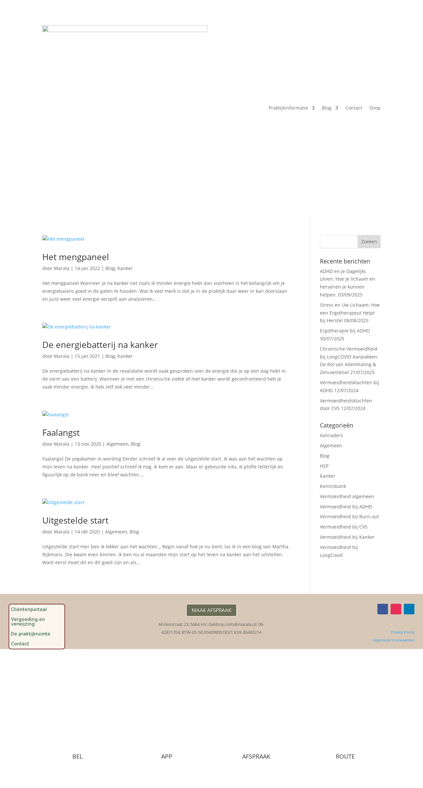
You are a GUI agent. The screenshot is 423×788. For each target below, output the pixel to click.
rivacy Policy (403, 632)
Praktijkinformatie (288, 108)
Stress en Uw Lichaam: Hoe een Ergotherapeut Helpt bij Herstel (350, 313)
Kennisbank (333, 486)
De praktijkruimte (30, 634)
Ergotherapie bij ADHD (345, 330)
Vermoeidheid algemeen (347, 496)
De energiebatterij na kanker (100, 345)
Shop (375, 108)
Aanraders (331, 435)
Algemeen (117, 444)
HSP (324, 466)
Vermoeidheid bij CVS (343, 527)
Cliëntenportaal (29, 609)
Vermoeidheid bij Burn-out (349, 516)
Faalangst (61, 432)
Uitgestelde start (75, 520)
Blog (326, 108)
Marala (61, 268)
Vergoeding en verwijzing (28, 622)
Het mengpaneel (75, 257)
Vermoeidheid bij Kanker (347, 537)
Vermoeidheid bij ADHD (346, 506)
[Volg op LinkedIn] (409, 609)
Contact (353, 108)
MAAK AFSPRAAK (211, 610)
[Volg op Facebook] (382, 609)
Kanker (125, 268)
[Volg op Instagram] (396, 609)
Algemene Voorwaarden (393, 639)
